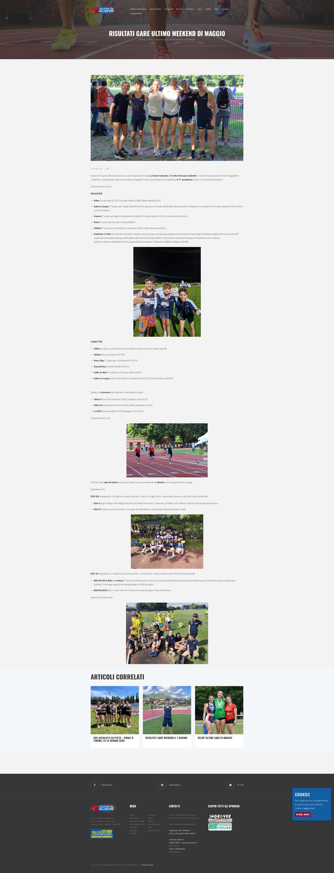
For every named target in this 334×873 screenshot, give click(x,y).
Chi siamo (152, 815)
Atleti (132, 815)
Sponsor (133, 830)
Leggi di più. (309, 808)
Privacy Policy (147, 865)
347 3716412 (174, 846)
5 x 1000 (133, 827)
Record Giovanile (137, 821)
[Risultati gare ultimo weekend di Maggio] (167, 118)
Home (142, 39)
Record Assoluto (137, 824)
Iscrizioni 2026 (154, 830)
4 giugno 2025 (97, 169)
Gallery (150, 821)
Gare (150, 39)
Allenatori (134, 818)
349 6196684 (174, 852)
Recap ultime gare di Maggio (215, 738)
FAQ (149, 827)
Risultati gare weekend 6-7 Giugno (166, 738)
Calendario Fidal (154, 824)
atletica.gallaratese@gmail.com (182, 824)
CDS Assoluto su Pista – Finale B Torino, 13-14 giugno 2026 (113, 739)
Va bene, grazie (302, 814)
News (150, 818)
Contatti (133, 833)
